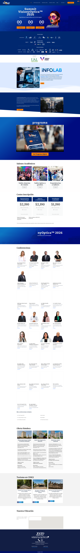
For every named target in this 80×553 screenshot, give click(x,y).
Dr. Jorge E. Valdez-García (45, 263)
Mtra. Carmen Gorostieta (20, 344)
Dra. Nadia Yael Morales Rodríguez (34, 385)
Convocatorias (62, 2)
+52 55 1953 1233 (34, 547)
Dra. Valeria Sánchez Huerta (57, 263)
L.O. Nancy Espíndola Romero (45, 344)
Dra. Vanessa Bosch (57, 323)
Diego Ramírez (32, 303)
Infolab (57, 2)
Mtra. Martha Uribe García (21, 385)
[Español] (78, 1)
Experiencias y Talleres (52, 2)
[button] (58, 2)
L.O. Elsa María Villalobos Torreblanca (33, 344)
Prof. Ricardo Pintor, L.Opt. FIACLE (45, 284)
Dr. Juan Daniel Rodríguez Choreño (33, 405)
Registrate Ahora (24, 212)
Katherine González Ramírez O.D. (57, 284)
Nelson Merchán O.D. (33, 283)
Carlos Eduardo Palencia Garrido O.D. (21, 284)
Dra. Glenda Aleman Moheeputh (21, 263)
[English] (77, 1)
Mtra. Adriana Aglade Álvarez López (45, 364)
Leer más (18, 267)
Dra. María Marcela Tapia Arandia (33, 364)
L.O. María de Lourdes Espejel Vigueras (57, 364)
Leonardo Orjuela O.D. (33, 323)
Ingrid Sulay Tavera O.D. (45, 324)
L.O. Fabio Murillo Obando (44, 304)
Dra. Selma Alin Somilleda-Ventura (21, 364)
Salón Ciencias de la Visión (37, 2)
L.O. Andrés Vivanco (57, 303)
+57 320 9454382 (45, 547)
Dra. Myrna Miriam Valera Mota (45, 385)
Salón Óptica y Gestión (45, 2)
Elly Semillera (56, 384)
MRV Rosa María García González (22, 304)
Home (31, 2)
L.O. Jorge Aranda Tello (33, 262)
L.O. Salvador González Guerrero (57, 344)
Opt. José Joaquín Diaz (21, 404)
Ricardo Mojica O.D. (21, 323)
